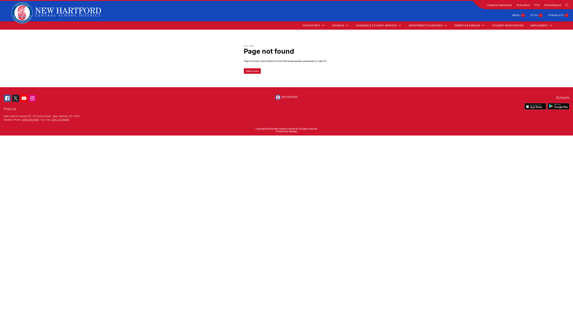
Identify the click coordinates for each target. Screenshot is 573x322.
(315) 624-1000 (30, 119)
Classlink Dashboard (499, 5)
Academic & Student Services (376, 25)
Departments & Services (425, 25)
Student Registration (507, 25)
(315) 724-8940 (60, 119)
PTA (537, 5)
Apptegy (293, 131)
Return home (252, 71)
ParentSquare (552, 5)
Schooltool (523, 5)
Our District (311, 25)
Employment (539, 25)
